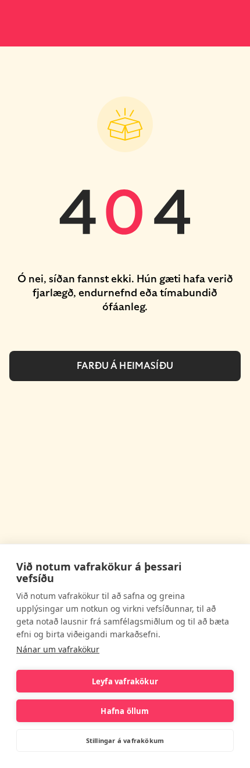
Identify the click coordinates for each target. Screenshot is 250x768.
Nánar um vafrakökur (57, 649)
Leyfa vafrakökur (125, 681)
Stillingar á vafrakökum (125, 740)
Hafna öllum (125, 711)
